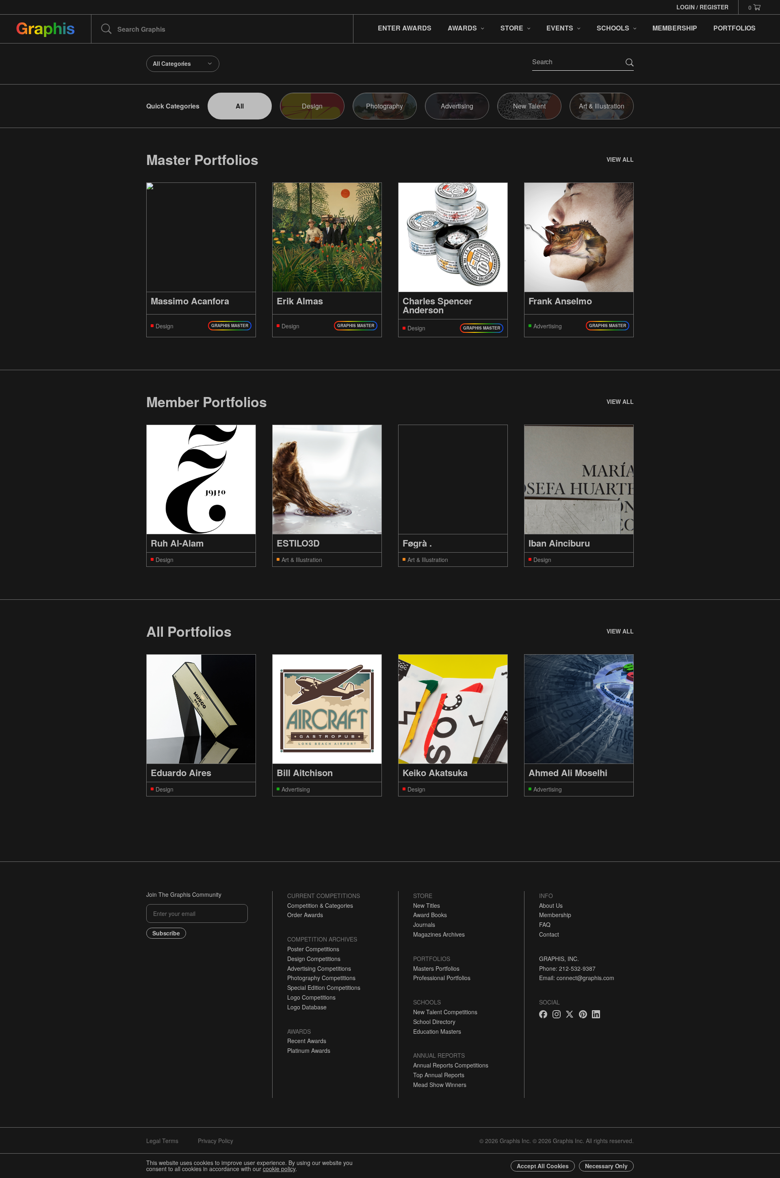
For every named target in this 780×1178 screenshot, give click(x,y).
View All (620, 159)
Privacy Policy (215, 1141)
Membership (555, 915)
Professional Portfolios (441, 978)
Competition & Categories (320, 905)
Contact (549, 934)
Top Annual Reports (438, 1075)
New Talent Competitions (445, 1012)
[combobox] (182, 64)
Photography (384, 106)
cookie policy (279, 1169)
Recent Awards (306, 1041)
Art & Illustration (601, 106)
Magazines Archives (439, 934)
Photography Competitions (321, 978)
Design (312, 106)
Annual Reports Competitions (450, 1065)
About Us (551, 905)
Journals (424, 924)
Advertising (457, 106)
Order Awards (305, 915)
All (240, 106)
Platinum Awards (308, 1050)
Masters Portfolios (436, 968)
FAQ (544, 924)
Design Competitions (313, 959)
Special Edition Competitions (323, 987)
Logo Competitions (311, 997)
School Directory (434, 1021)
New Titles (426, 905)
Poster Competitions (313, 949)
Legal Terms (162, 1141)
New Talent (529, 106)
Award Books (430, 915)
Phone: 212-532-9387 (567, 968)
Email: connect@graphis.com (576, 978)
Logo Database (307, 1007)
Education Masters (437, 1031)
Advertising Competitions (319, 968)
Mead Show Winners (439, 1084)
